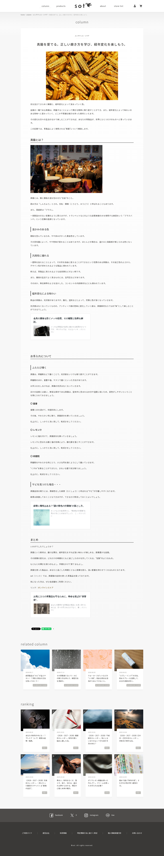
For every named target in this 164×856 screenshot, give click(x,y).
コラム (107, 793)
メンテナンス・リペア (40, 15)
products (61, 6)
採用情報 (63, 833)
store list (118, 6)
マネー (45, 748)
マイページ (134, 6)
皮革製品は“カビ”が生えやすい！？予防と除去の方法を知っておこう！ (36, 678)
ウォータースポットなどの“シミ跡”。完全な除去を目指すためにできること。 (98, 678)
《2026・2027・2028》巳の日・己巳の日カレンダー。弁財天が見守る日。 (130, 738)
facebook (59, 815)
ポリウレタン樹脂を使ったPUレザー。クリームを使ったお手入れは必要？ (98, 783)
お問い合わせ (137, 833)
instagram (94, 815)
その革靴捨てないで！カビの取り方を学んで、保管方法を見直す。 (67, 678)
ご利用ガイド (27, 833)
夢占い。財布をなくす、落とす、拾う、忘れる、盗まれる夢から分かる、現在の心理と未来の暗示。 (67, 784)
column (45, 6)
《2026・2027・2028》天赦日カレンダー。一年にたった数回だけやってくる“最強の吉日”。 (36, 784)
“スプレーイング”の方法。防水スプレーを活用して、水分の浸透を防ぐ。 (129, 678)
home (23, 15)
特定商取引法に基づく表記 (87, 833)
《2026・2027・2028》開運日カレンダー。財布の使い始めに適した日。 (67, 738)
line (112, 815)
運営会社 (46, 833)
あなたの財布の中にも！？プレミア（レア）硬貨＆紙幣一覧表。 (36, 738)
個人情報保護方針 (114, 833)
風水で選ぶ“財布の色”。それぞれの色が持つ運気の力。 (129, 783)
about (103, 6)
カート (140, 6)
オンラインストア (45, 587)
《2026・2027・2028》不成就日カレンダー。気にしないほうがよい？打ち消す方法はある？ (99, 739)
